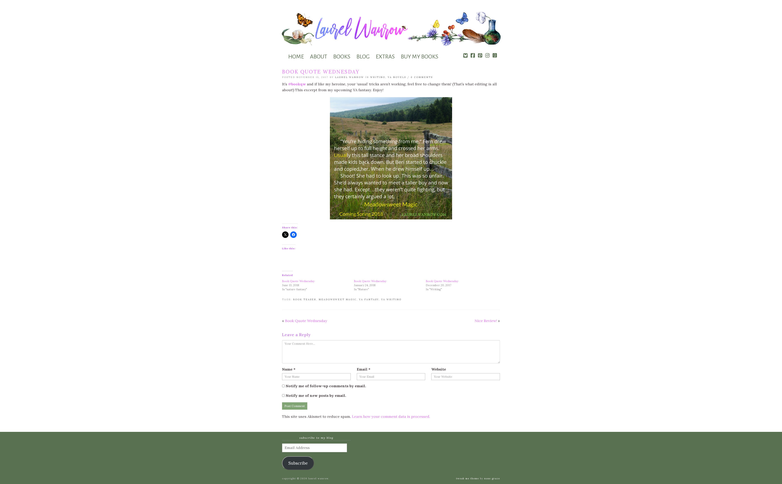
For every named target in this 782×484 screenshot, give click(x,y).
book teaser (304, 299)
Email (363, 369)
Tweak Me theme (467, 478)
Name (288, 369)
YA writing (391, 299)
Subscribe (298, 463)
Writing (377, 77)
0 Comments (422, 77)
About (318, 57)
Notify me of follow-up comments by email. (326, 386)
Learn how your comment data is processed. (391, 416)
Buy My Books (419, 57)
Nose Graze (492, 478)
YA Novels (397, 77)
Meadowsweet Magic (338, 299)
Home (296, 57)
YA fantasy (369, 299)
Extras (385, 57)
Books (341, 57)
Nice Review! (486, 320)
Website (438, 369)
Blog (363, 57)
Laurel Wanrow (349, 77)
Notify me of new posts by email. (316, 395)
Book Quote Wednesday (298, 281)
